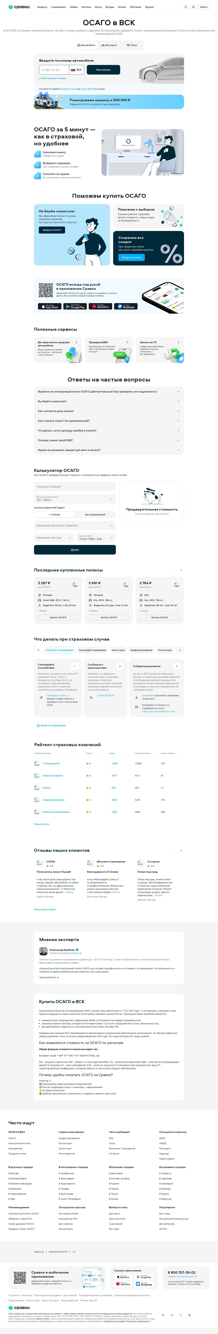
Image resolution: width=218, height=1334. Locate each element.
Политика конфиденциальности (132, 1295)
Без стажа (164, 1213)
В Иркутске (165, 1198)
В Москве (13, 1173)
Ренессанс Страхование (122, 1148)
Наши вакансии (69, 1300)
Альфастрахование (69, 1138)
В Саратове (165, 1178)
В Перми (113, 1188)
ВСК (111, 1138)
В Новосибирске (17, 1193)
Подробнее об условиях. (114, 1321)
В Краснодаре (66, 1178)
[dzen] (189, 1315)
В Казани (114, 1183)
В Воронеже (15, 1188)
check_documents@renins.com (158, 711)
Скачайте (147, 695)
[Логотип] (82, 1308)
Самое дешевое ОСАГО (21, 1223)
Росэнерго (164, 1148)
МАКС (162, 1138)
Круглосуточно (117, 1218)
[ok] (180, 1315)
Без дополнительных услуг (174, 1218)
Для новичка (66, 1223)
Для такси (114, 1213)
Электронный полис (19, 1143)
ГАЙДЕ (162, 1143)
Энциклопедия (16, 1300)
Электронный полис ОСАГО (23, 1213)
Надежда (164, 1153)
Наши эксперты (50, 1300)
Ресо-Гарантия (67, 1153)
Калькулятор (15, 1148)
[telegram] (162, 1315)
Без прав (114, 1228)
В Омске (113, 1198)
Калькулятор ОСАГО (58, 1251)
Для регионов (166, 1223)
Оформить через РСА (20, 1218)
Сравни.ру (39, 1251)
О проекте (14, 1295)
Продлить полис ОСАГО (21, 1228)
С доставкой (115, 1223)
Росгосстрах (65, 1143)
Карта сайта (33, 1300)
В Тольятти (165, 1173)
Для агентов (70, 1295)
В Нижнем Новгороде (20, 1183)
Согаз (112, 1143)
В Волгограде (66, 1193)
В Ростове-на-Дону (119, 1178)
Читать (69, 892)
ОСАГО (12, 1138)
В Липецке (165, 1188)
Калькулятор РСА (68, 1218)
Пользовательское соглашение (96, 1295)
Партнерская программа (47, 1295)
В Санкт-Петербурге (70, 1198)
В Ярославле (116, 1173)
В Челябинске (66, 1173)
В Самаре (64, 1188)
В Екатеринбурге (17, 1178)
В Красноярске (67, 1183)
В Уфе (11, 1198)
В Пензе (113, 1193)
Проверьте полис (56, 695)
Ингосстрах (65, 1148)
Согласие (114, 1153)
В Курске (164, 1193)
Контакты (27, 1295)
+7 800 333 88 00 (106, 695)
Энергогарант (167, 1158)
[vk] (171, 1315)
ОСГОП (163, 1228)
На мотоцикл (66, 1228)
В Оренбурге (166, 1183)
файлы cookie (43, 1318)
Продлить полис (17, 1153)
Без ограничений (68, 1213)
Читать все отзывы (45, 909)
